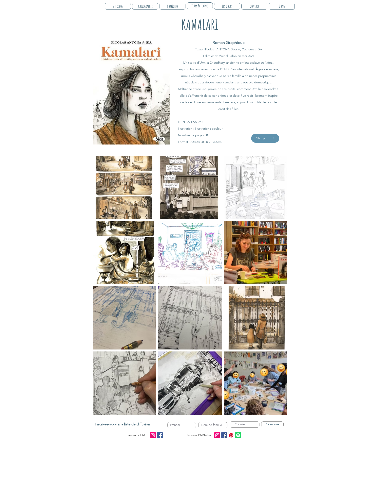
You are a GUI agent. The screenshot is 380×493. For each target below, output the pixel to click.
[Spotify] (238, 435)
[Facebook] (160, 435)
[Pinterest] (231, 435)
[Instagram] (153, 435)
